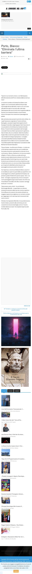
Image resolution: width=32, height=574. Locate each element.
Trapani (14, 422)
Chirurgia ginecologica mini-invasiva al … (12, 506)
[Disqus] (16, 235)
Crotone (12, 21)
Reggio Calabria (15, 527)
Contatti (13, 1)
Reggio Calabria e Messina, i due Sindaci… (12, 525)
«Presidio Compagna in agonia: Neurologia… (13, 476)
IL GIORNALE (4, 1)
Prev (28, 28)
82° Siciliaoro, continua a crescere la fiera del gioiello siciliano (15, 309)
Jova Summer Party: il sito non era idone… (12, 434)
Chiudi (16, 571)
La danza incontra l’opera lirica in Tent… (12, 446)
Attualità (14, 538)
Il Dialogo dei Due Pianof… (7, 19)
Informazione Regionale (16, 37)
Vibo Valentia (15, 448)
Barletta (14, 436)
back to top (27, 305)
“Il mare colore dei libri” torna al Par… (11, 420)
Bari (13, 508)
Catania (5, 39)
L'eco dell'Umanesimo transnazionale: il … (12, 409)
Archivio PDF (9, 1)
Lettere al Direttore (12, 3)
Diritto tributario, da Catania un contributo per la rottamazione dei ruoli (16, 314)
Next (30, 28)
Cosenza (14, 478)
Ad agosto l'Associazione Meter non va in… (13, 537)
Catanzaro (14, 461)
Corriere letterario (16, 411)
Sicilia (25, 37)
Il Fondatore (17, 1)
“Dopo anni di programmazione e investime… (13, 459)
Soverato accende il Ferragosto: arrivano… (12, 494)
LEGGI (26, 568)
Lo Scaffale (7, 3)
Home (7, 37)
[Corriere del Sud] (16, 8)
